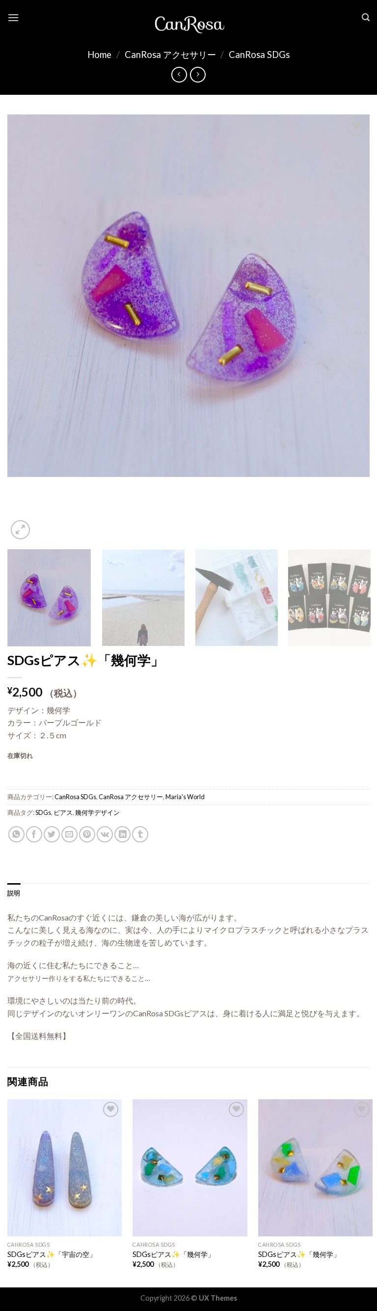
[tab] (14, 893)
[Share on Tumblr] (140, 834)
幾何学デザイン (97, 812)
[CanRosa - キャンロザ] (188, 17)
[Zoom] (20, 529)
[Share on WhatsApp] (16, 834)
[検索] (366, 17)
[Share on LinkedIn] (122, 834)
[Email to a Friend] (69, 834)
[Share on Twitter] (52, 834)
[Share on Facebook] (34, 834)
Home (99, 54)
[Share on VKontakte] (105, 834)
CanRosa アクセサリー (170, 54)
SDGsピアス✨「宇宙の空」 (51, 1254)
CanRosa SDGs (259, 54)
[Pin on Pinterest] (87, 834)
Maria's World (185, 797)
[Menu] (13, 17)
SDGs (43, 812)
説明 (14, 893)
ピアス (63, 812)
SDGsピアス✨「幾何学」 (174, 1254)
